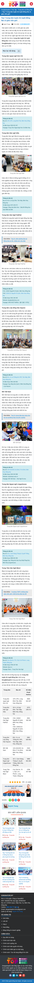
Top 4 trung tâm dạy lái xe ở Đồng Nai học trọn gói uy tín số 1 (25, 831)
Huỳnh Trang (6, 24)
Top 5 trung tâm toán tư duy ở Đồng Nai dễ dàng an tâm (8, 830)
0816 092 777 (10, 907)
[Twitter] (13, 975)
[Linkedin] (17, 975)
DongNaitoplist (5, 10)
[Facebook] (10, 975)
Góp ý (5, 924)
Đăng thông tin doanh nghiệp (11, 930)
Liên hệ (5, 921)
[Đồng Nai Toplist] (17, 4)
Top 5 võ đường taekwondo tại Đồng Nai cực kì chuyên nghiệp (25, 880)
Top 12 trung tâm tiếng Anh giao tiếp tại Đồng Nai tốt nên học (25, 856)
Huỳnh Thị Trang (17, 911)
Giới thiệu (6, 918)
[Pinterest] (23, 975)
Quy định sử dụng (8, 937)
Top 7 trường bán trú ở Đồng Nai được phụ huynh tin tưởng (9, 855)
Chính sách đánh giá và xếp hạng (13, 949)
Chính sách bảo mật (9, 940)
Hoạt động (6, 927)
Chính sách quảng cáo (10, 943)
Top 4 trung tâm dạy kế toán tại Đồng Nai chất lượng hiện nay (9, 879)
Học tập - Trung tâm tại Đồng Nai (22, 10)
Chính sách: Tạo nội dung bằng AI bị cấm (15, 952)
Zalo (17, 907)
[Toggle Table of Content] (18, 51)
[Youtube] (20, 975)
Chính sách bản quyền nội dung (12, 946)
